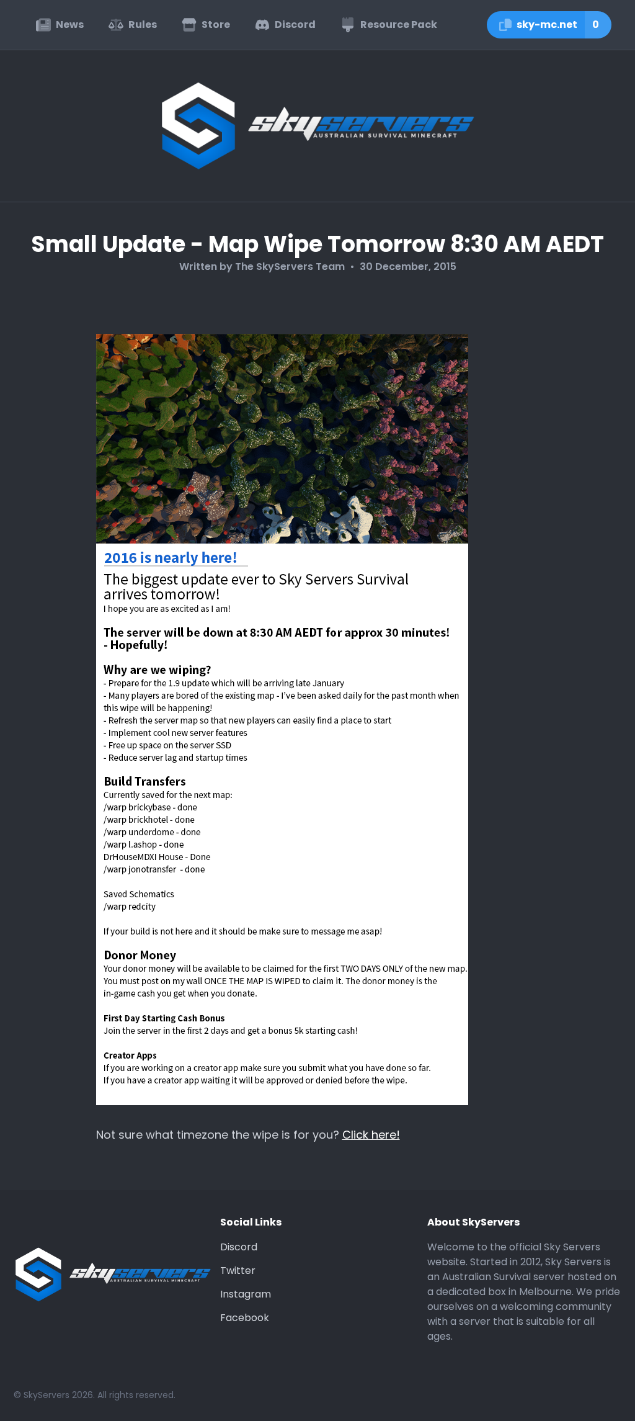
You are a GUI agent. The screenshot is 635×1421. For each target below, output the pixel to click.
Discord (238, 1247)
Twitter (237, 1270)
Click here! (371, 1134)
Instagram (245, 1294)
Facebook (244, 1318)
